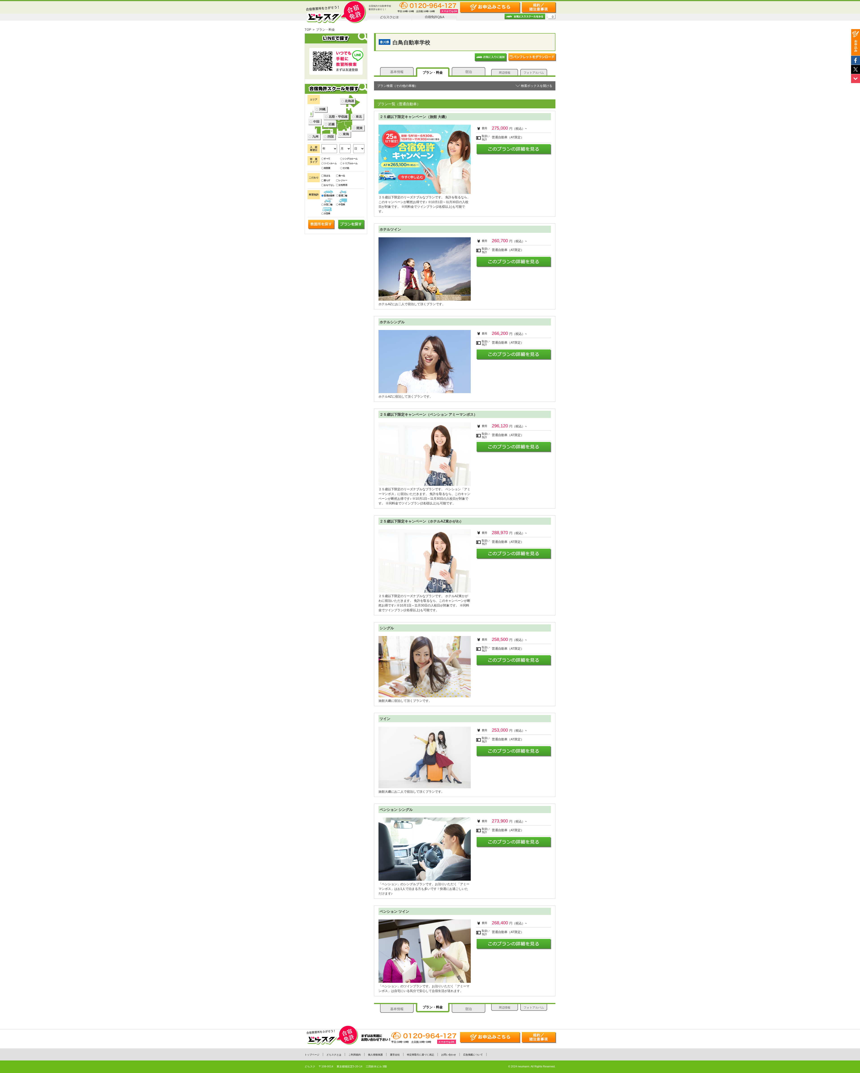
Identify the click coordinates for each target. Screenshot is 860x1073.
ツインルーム (330, 163)
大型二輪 (328, 204)
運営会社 (395, 1054)
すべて (327, 158)
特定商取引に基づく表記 (420, 1054)
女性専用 (343, 185)
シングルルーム (350, 158)
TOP (308, 29)
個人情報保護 (375, 1054)
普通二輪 (343, 195)
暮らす (327, 180)
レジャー (343, 180)
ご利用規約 (354, 1054)
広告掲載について (473, 1054)
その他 (346, 168)
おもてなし (329, 185)
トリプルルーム (350, 163)
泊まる (327, 175)
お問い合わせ (448, 1054)
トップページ (312, 1054)
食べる (342, 175)
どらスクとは (334, 1054)
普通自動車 (329, 195)
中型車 (342, 204)
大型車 (327, 213)
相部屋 (327, 168)
